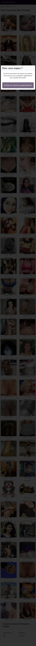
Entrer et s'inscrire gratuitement (18, 85)
